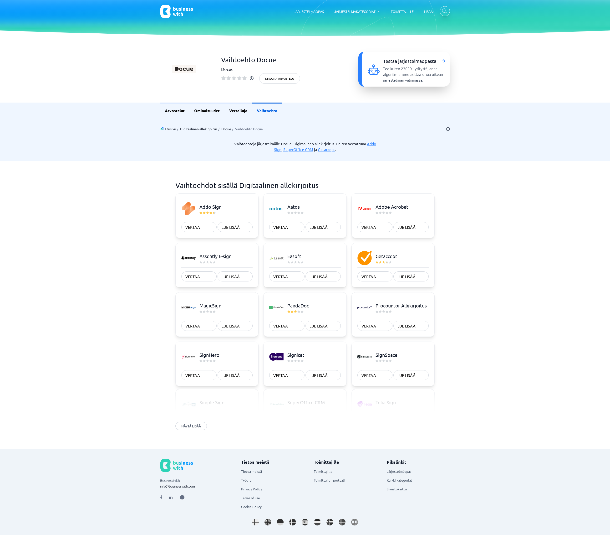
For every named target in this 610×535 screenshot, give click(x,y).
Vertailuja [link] (238, 110)
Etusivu (170, 129)
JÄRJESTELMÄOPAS (309, 11)
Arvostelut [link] (175, 110)
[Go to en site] (354, 522)
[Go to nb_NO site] (329, 522)
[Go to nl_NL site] (317, 522)
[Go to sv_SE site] (342, 522)
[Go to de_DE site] (280, 522)
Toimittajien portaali (329, 480)
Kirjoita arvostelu (279, 78)
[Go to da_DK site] (292, 522)
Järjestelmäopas (399, 471)
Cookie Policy (251, 506)
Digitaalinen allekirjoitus (198, 129)
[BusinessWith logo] (176, 11)
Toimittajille (323, 471)
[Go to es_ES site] (305, 522)
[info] (252, 78)
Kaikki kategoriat (399, 480)
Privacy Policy (251, 489)
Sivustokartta (397, 489)
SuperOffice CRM (298, 149)
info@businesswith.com (177, 486)
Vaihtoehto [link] (267, 110)
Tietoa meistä (251, 471)
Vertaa (192, 227)
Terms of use (250, 498)
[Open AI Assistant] (182, 497)
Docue (226, 129)
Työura (246, 480)
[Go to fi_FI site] (255, 522)
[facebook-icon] (161, 497)
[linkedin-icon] (171, 497)
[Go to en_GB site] (267, 522)
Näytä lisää (191, 426)
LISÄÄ (428, 11)
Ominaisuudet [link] (207, 110)
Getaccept (326, 149)
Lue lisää (231, 227)
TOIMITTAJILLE (402, 11)
